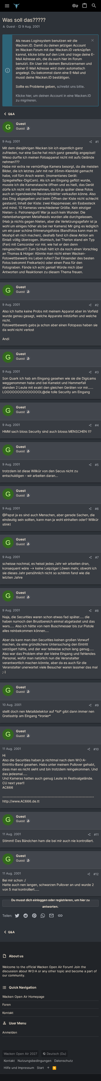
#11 (96, 834)
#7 (97, 557)
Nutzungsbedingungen (34, 1061)
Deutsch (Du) (56, 1054)
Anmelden (9, 1032)
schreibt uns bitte (70, 86)
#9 (97, 705)
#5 (97, 465)
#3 (97, 372)
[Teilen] (90, 142)
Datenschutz (63, 1061)
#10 (96, 749)
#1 (97, 142)
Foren (6, 1004)
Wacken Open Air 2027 (20, 1054)
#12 (96, 874)
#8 (97, 611)
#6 (97, 509)
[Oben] (48, 1067)
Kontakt (7, 1013)
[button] (7, 6)
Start (40, 1068)
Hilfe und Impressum (19, 1068)
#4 (97, 425)
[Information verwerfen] (92, 40)
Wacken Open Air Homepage (23, 996)
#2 (97, 305)
